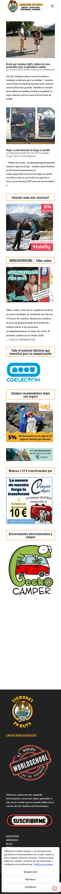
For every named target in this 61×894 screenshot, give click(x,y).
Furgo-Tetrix (12, 156)
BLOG (9, 844)
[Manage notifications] (54, 888)
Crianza (34, 69)
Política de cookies (43, 864)
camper (45, 153)
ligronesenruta (17, 153)
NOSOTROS (12, 836)
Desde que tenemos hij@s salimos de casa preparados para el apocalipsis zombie (28, 65)
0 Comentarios (47, 69)
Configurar (30, 887)
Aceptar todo (31, 871)
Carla (13, 69)
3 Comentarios (28, 156)
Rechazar (30, 879)
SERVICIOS (12, 840)
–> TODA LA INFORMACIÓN (20, 339)
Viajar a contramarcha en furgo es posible (28, 150)
